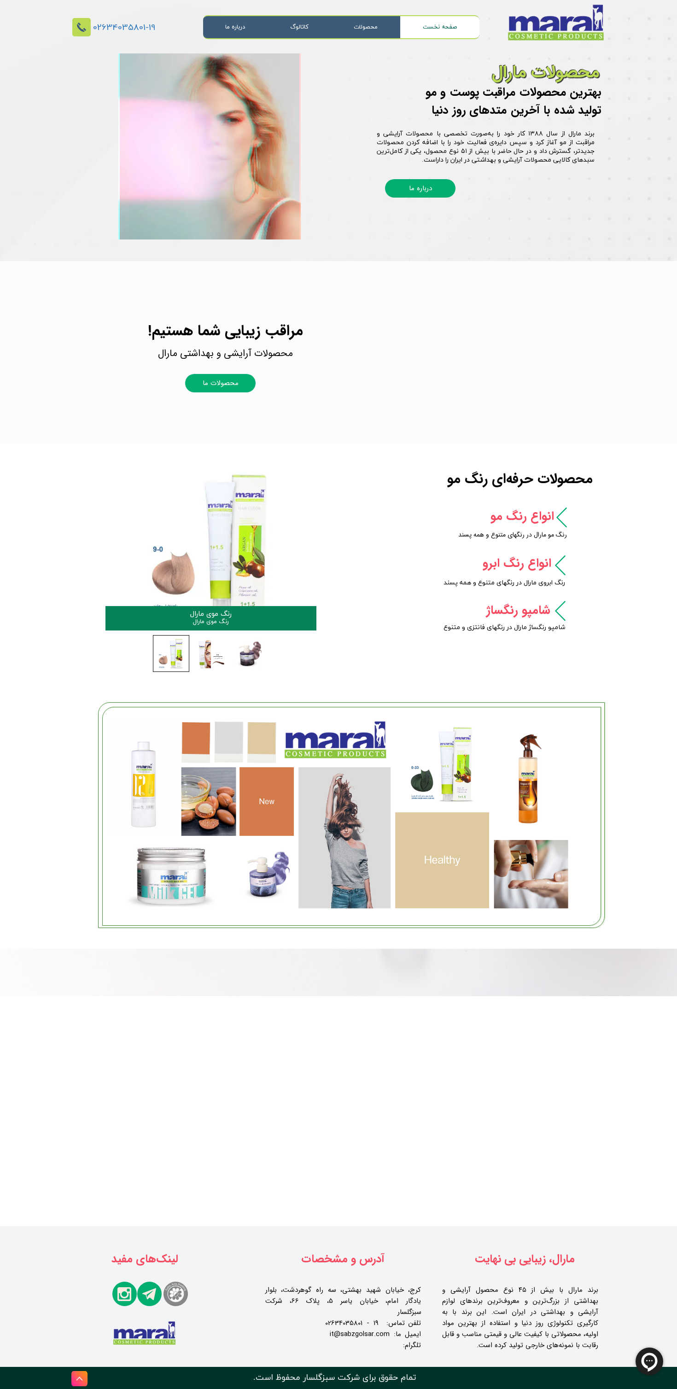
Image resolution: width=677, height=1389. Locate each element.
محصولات (366, 27)
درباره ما (235, 27)
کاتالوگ (299, 27)
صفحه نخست (440, 27)
